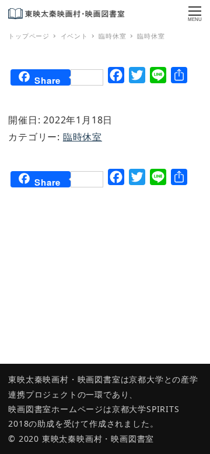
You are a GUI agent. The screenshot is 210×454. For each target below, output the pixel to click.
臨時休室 (82, 136)
